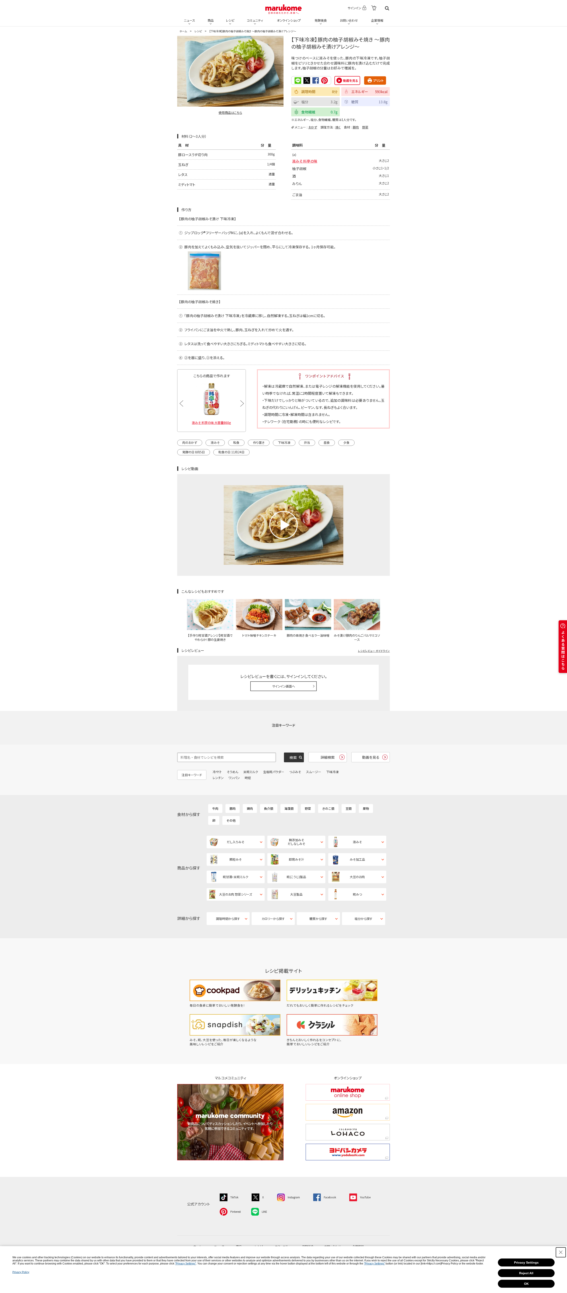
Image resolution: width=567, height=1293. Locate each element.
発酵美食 (321, 20)
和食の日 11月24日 (231, 452)
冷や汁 (217, 772)
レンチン (218, 778)
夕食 (346, 442)
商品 (211, 20)
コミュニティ (255, 20)
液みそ (215, 442)
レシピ (230, 20)
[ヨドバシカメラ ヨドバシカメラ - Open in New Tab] (348, 1152)
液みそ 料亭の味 (304, 161)
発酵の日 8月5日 (193, 452)
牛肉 (215, 808)
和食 (236, 442)
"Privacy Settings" (185, 1263)
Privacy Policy (20, 1272)
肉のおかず (189, 442)
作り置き (258, 442)
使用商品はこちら (230, 112)
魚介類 (268, 808)
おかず (312, 127)
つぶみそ (295, 772)
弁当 (307, 442)
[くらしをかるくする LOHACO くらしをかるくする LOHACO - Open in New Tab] (348, 1132)
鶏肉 (250, 808)
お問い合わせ (349, 20)
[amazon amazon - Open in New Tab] (348, 1112)
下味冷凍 (284, 442)
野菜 (365, 127)
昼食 (327, 442)
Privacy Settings (526, 1262)
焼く (338, 127)
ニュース (189, 20)
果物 (366, 808)
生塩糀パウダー (273, 772)
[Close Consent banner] (561, 1252)
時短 (248, 778)
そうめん (232, 772)
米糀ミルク (250, 772)
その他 (231, 820)
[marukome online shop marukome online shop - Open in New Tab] (348, 1092)
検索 (387, 8)
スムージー (313, 772)
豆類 (349, 808)
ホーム (183, 31)
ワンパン (234, 778)
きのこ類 (328, 808)
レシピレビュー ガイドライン (374, 651)
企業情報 (377, 20)
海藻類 (289, 808)
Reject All (526, 1273)
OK (526, 1283)
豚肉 (356, 127)
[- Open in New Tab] (374, 8)
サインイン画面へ (283, 686)
